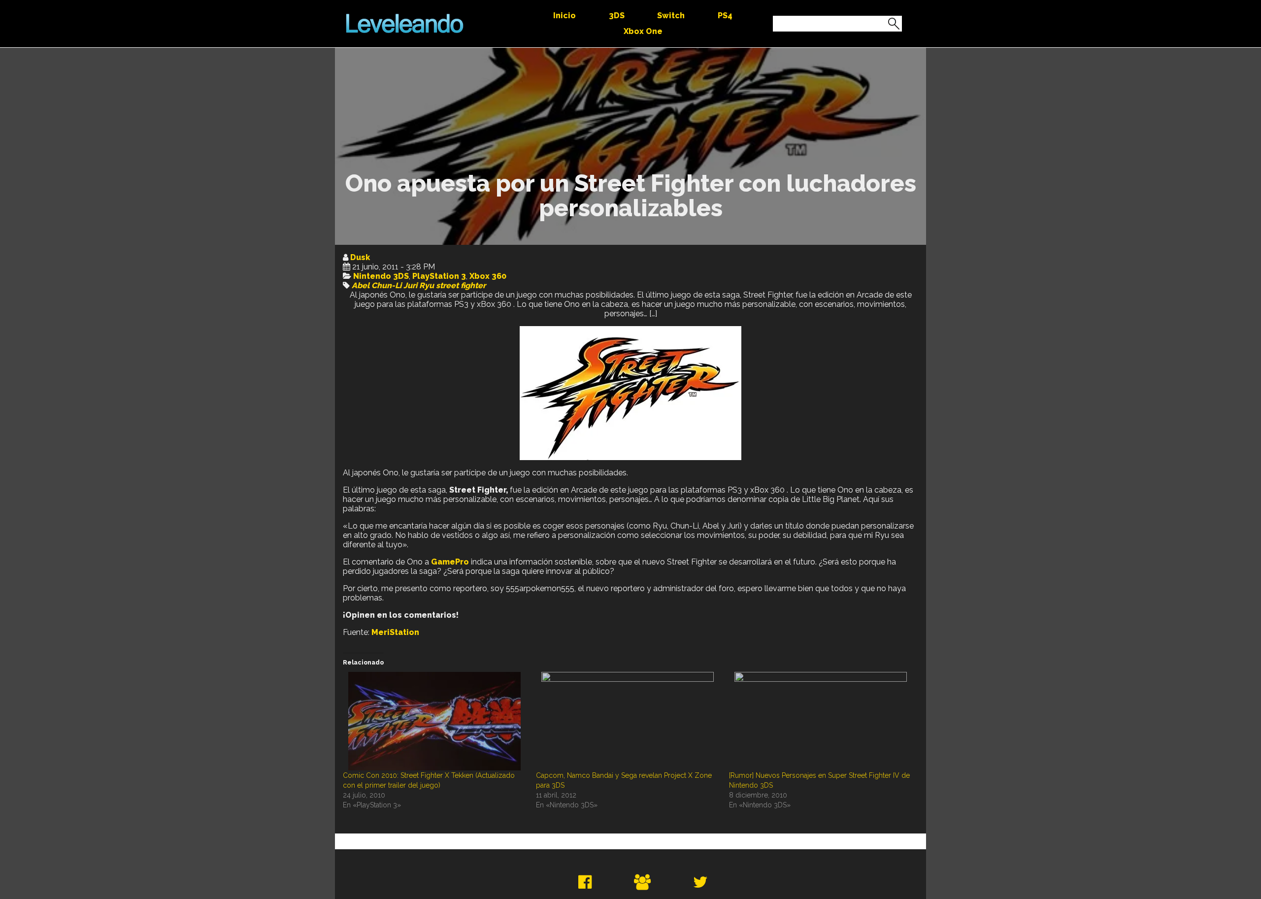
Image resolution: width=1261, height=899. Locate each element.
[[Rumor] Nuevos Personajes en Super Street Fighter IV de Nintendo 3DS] (820, 721)
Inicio (564, 15)
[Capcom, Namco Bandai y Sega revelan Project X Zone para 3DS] (627, 721)
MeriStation (395, 632)
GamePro (450, 561)
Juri (410, 285)
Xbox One (643, 31)
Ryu (426, 285)
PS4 (725, 15)
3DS (617, 15)
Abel (360, 285)
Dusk (360, 257)
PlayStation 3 (439, 276)
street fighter (461, 285)
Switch (671, 15)
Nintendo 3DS (381, 276)
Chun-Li (386, 285)
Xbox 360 (487, 276)
